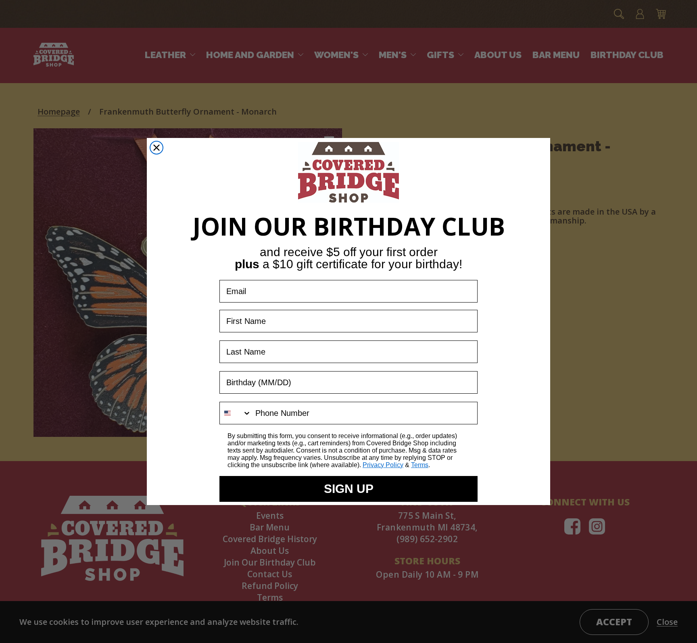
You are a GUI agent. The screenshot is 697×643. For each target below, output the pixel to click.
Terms (419, 464)
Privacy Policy (383, 464)
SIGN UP (349, 488)
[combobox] (235, 413)
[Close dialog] (156, 147)
